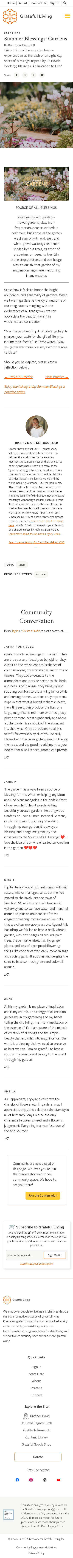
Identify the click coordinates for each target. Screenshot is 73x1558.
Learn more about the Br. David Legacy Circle (34, 534)
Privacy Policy (36, 1553)
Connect (36, 1395)
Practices (12, 33)
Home (11, 3)
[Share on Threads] (25, 75)
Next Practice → (57, 377)
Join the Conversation (43, 1195)
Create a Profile (31, 631)
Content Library (36, 1437)
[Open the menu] (67, 16)
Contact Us (38, 3)
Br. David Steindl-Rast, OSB (19, 45)
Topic (9, 564)
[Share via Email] (42, 75)
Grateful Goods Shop (36, 1444)
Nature (22, 564)
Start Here (36, 1374)
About (23, 3)
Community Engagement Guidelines (36, 1547)
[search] (64, 3)
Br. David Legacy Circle (36, 1423)
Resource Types (18, 574)
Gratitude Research (36, 1430)
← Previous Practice (18, 377)
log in (15, 631)
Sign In (54, 3)
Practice (36, 1388)
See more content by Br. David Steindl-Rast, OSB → (36, 544)
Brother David (40, 1416)
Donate (38, 1457)
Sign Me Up (54, 1255)
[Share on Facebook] (16, 75)
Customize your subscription (36, 1263)
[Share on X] (33, 75)
